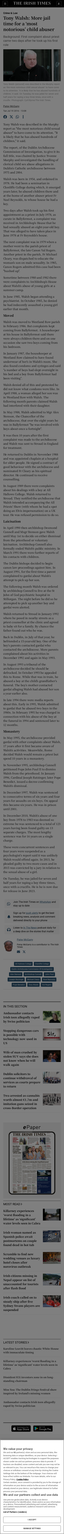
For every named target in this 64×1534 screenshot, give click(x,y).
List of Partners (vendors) (15, 1512)
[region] (32, 1487)
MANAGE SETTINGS (32, 1528)
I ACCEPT (32, 1520)
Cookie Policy (22, 1479)
